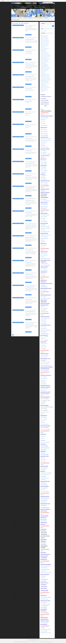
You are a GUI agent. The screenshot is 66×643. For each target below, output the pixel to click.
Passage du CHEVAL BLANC (45, 424)
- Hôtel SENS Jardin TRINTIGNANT (45, 228)
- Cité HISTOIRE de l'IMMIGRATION (45, 442)
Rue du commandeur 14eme (29, 76)
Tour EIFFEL (42, 306)
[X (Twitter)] (39, 2)
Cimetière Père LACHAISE (44, 622)
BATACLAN (42, 413)
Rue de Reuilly (43, 440)
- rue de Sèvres (43, 285)
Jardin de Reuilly (44, 449)
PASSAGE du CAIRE (44, 182)
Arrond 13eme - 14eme (16, 62)
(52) (44, 60)
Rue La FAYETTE (43, 380)
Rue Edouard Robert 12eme (29, 200)
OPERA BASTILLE (43, 459)
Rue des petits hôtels (44, 383)
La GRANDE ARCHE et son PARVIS (46, 629)
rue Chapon (43, 190)
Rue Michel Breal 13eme (29, 274)
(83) (43, 51)
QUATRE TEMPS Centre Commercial (46, 632)
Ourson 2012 (20, 17)
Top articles (27, 641)
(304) (43, 35)
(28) (45, 78)
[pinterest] (41, 2)
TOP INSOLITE (15, 297)
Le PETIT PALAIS (43, 321)
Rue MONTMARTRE (43, 175)
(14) (44, 89)
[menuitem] (14, 18)
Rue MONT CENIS (43, 576)
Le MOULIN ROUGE (44, 571)
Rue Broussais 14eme (28, 101)
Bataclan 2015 (14, 17)
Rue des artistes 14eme (28, 88)
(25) (44, 81)
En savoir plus (28, 34)
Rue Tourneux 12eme (28, 212)
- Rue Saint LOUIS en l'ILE (44, 236)
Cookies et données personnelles (42, 641)
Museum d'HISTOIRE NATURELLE (45, 265)
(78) (44, 52)
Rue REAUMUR (43, 177)
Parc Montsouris (43, 505)
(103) (44, 43)
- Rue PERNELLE (42, 218)
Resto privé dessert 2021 (38, 17)
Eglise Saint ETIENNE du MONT (45, 258)
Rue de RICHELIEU (43, 172)
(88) (43, 49)
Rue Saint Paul (43, 224)
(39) (43, 71)
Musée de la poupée (44, 206)
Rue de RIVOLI (43, 121)
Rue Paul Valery (43, 542)
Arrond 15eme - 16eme (16, 25)
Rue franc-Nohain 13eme (29, 249)
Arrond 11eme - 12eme (16, 198)
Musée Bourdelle (44, 520)
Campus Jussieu (43, 275)
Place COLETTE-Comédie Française (46, 140)
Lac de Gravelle (43, 436)
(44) (45, 67)
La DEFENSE (42, 627)
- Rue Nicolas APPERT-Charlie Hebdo (46, 407)
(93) (44, 48)
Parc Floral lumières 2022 (28, 17)
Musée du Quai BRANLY (44, 308)
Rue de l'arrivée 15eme (28, 138)
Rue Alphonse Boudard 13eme (30, 187)
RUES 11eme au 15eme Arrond (17, 37)
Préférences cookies (49, 641)
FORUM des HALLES (44, 129)
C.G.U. (37, 641)
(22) (44, 85)
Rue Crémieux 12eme (28, 299)
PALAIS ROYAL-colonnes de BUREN (46, 138)
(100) (44, 44)
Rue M (42, 273)
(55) (45, 58)
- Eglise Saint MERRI (43, 216)
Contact (30, 641)
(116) (44, 41)
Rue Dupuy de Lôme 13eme (29, 237)
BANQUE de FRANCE (44, 142)
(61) (45, 56)
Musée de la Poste (43, 519)
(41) (44, 70)
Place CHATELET (43, 123)
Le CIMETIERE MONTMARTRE (45, 569)
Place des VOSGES (43, 245)
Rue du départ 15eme (28, 150)
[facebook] (38, 2)
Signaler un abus (34, 641)
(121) (44, 38)
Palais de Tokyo (43, 544)
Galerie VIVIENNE (43, 167)
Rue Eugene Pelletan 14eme (29, 39)
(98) (44, 45)
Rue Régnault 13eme (28, 262)
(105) (44, 42)
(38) (42, 72)
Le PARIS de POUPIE (33, 5)
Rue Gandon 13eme (28, 175)
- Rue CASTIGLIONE (43, 152)
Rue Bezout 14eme (28, 113)
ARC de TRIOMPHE (43, 323)
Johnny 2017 (46, 17)
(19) (43, 86)
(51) (43, 63)
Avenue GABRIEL (43, 326)
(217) (44, 36)
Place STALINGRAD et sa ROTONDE (46, 597)
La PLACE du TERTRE (44, 567)
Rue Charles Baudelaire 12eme (30, 311)
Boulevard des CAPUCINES (45, 363)
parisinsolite (19, 641)
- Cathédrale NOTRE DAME (44, 238)
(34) (43, 73)
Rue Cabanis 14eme (28, 51)
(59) (43, 57)
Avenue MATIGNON (43, 328)
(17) (43, 88)
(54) (44, 59)
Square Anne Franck (44, 204)
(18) (45, 87)
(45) (44, 64)
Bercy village (43, 452)
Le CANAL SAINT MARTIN (44, 388)
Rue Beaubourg (43, 208)
